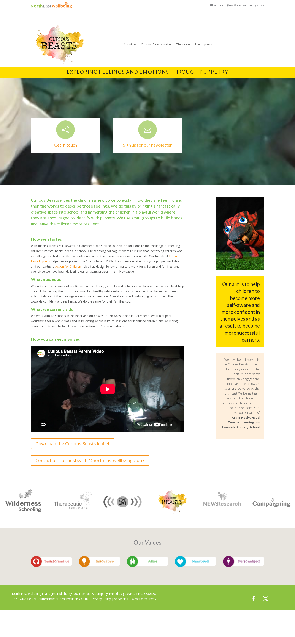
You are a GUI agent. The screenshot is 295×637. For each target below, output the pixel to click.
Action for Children (68, 266)
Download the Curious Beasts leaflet (72, 444)
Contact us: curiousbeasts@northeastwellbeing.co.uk (90, 460)
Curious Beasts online (156, 44)
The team (183, 44)
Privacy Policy (101, 599)
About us (130, 44)
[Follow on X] (265, 598)
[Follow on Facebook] (253, 598)
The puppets (203, 44)
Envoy (152, 599)
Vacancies (121, 599)
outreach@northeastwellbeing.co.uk (63, 599)
